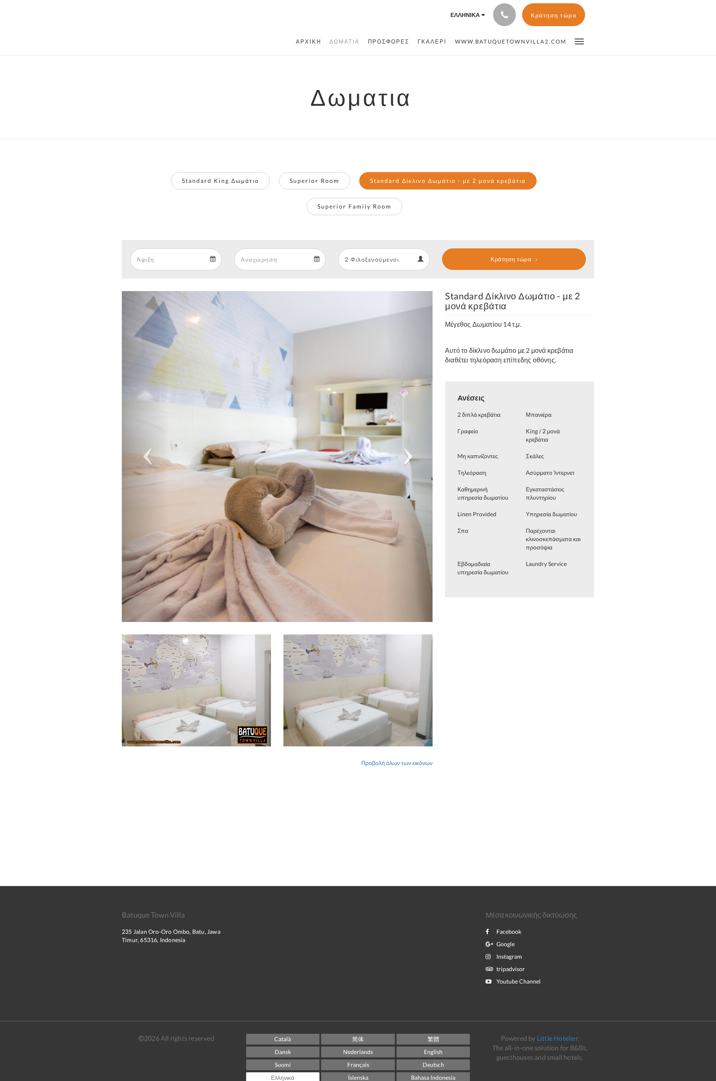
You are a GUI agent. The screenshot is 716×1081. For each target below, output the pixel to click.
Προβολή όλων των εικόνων (397, 762)
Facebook (508, 931)
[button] (579, 40)
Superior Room (314, 180)
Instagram (509, 956)
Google (505, 943)
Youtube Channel (518, 981)
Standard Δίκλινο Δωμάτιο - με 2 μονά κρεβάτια (448, 180)
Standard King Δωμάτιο (220, 180)
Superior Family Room (354, 206)
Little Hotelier (557, 1038)
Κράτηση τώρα (511, 258)
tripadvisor (510, 968)
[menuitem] (310, 41)
